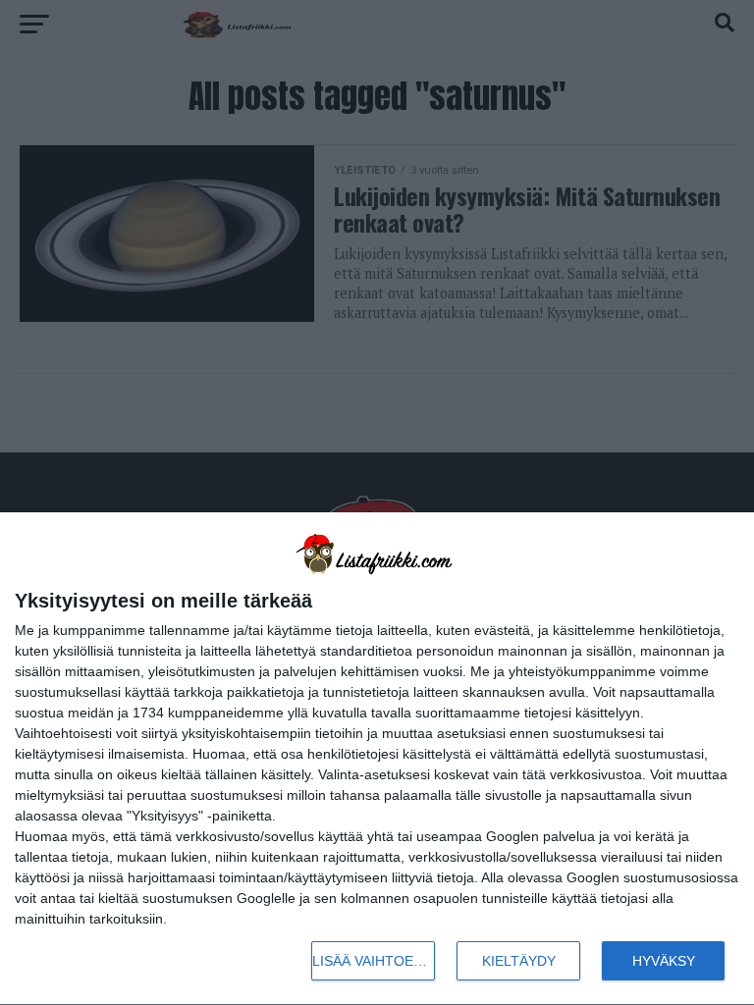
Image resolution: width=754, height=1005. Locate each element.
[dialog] (377, 759)
